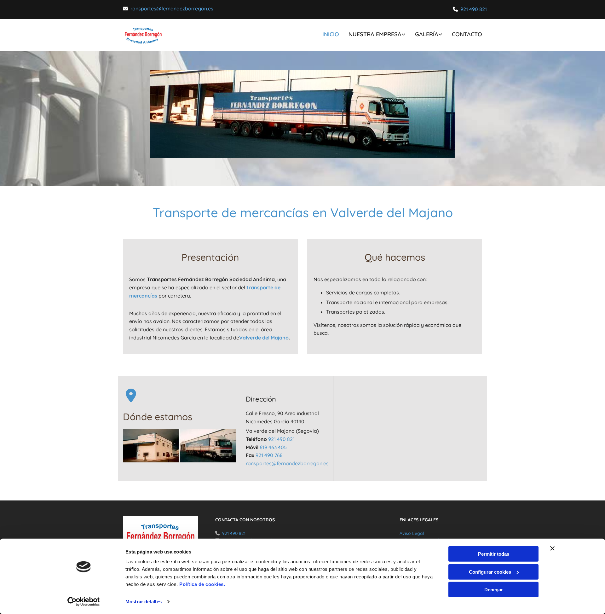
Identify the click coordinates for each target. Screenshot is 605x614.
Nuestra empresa (375, 34)
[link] (372, 35)
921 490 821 (473, 9)
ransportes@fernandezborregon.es (171, 8)
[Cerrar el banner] (552, 548)
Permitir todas (493, 554)
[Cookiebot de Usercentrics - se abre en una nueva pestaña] (83, 601)
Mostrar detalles (143, 601)
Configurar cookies (490, 571)
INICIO (330, 34)
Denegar (493, 589)
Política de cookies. (202, 584)
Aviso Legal (412, 533)
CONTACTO (467, 34)
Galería (426, 34)
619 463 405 (273, 447)
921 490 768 (269, 455)
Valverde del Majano (264, 337)
